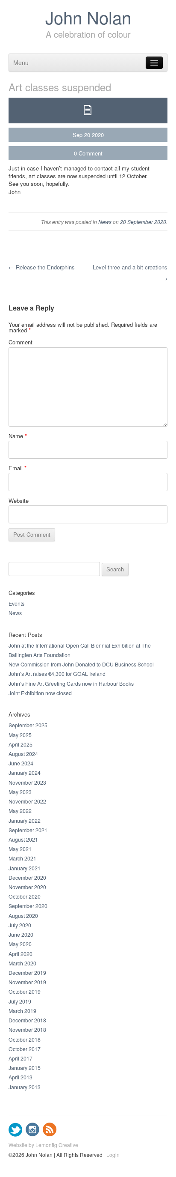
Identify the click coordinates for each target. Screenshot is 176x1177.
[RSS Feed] (50, 1134)
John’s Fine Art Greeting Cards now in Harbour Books (71, 683)
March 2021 (22, 858)
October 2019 (25, 991)
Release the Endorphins (42, 267)
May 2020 (20, 944)
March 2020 (22, 963)
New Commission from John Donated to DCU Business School (81, 664)
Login (113, 1155)
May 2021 (20, 849)
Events (16, 603)
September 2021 (28, 830)
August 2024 (23, 754)
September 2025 (28, 725)
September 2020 (28, 906)
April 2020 (20, 954)
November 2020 (27, 887)
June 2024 (21, 763)
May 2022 (20, 811)
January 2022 (25, 820)
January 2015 (25, 1068)
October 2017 (25, 1049)
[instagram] (33, 1134)
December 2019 (27, 973)
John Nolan (88, 17)
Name (18, 436)
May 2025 (20, 735)
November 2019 (27, 982)
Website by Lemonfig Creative (43, 1144)
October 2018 (25, 1039)
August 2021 (23, 839)
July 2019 (20, 1001)
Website (19, 500)
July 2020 (20, 925)
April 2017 (20, 1058)
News (104, 221)
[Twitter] (16, 1134)
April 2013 (20, 1077)
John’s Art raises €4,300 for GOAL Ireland (57, 674)
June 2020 (21, 934)
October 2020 (25, 896)
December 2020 (27, 877)
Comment (91, 153)
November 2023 (27, 782)
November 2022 (27, 801)
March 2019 (22, 1011)
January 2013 (25, 1087)
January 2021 (25, 868)
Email (17, 468)
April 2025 (20, 744)
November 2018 (27, 1030)
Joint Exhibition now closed (40, 693)
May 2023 (20, 792)
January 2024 (25, 773)
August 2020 (23, 916)
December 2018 (27, 1020)
